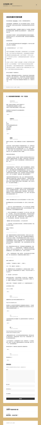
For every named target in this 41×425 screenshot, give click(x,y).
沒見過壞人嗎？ (8, 4)
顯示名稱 (8, 384)
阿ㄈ (15, 87)
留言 (7, 369)
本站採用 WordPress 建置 (10, 422)
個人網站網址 (8, 393)
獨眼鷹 (11, 138)
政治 (19, 87)
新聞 (25, 43)
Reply (8, 114)
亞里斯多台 (12, 118)
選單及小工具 (36, 4)
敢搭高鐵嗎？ (15, 20)
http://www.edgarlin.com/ (11, 302)
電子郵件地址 (8, 388)
